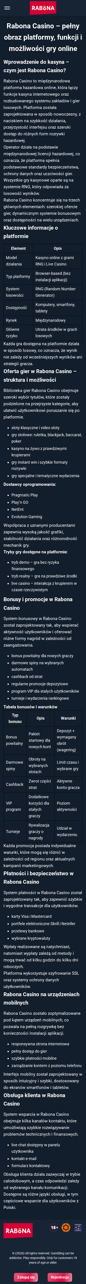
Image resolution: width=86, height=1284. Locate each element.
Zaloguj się (26, 1277)
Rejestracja (60, 1277)
